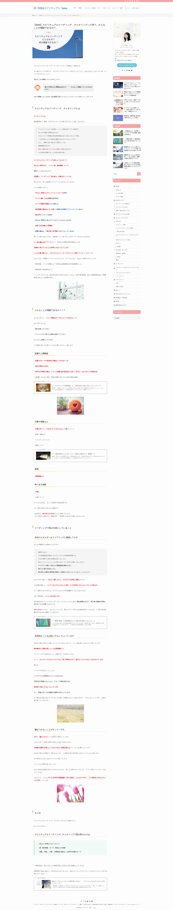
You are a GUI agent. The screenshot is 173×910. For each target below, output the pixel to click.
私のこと (118, 243)
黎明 (117, 260)
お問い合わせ (87, 904)
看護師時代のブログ (121, 305)
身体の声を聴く (121, 231)
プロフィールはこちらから (127, 65)
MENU (117, 186)
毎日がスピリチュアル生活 (123, 240)
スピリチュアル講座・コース (54, 904)
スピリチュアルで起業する (123, 204)
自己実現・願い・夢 (121, 250)
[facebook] (125, 1)
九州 (117, 283)
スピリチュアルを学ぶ (122, 207)
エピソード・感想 (120, 225)
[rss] (135, 1)
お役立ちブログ (119, 200)
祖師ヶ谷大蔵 (119, 286)
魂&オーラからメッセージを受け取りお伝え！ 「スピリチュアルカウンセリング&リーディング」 (78, 882)
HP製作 (119, 246)
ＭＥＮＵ (42, 904)
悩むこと (117, 290)
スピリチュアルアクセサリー (123, 272)
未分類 (117, 301)
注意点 (118, 256)
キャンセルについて (133, 904)
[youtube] (132, 1)
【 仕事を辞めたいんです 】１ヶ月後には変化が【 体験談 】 (73, 454)
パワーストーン (120, 276)
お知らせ (118, 190)
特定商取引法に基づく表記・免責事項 (102, 904)
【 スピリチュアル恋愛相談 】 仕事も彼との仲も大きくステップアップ (77, 386)
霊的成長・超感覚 (120, 253)
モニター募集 (119, 196)
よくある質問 (120, 193)
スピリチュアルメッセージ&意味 (124, 228)
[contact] (137, 1)
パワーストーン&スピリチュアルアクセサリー (127, 268)
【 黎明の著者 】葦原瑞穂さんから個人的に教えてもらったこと (73, 621)
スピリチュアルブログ (121, 218)
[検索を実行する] (139, 174)
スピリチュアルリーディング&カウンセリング (127, 235)
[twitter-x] (128, 1)
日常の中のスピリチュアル (123, 294)
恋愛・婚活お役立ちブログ (123, 210)
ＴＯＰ (36, 904)
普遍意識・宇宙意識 (121, 297)
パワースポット (119, 279)
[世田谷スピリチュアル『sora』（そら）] (50, 7)
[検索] (139, 1)
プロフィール (67, 904)
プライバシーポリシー (120, 904)
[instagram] (130, 1)
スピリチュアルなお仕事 (122, 214)
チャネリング (119, 263)
